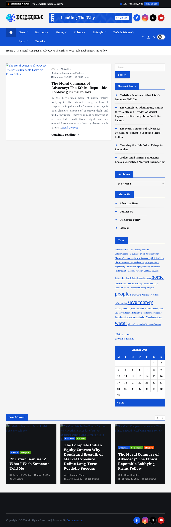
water (121, 323)
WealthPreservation (136, 324)
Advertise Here (129, 203)
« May (120, 402)
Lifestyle (98, 32)
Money (60, 32)
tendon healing (138, 317)
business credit (138, 254)
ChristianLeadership (141, 258)
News (22, 32)
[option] (31, 454)
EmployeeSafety (152, 262)
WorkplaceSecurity (153, 324)
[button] (157, 418)
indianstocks (120, 283)
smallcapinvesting (123, 308)
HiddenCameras (144, 278)
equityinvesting (143, 267)
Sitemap (124, 228)
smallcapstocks (137, 308)
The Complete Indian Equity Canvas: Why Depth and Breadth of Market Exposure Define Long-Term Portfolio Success (83, 456)
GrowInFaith (131, 278)
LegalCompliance (122, 287)
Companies (68, 72)
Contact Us (126, 211)
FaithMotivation (136, 271)
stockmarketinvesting (152, 313)
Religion (25, 452)
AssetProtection (122, 249)
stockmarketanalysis (133, 313)
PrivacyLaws (135, 295)
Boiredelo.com (75, 520)
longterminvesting (138, 287)
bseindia (145, 249)
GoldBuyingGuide (151, 271)
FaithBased (155, 267)
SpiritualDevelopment (154, 308)
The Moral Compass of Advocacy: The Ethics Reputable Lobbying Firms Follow (61, 50)
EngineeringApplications (125, 267)
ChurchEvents (138, 262)
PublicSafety (147, 295)
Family (14, 452)
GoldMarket (120, 278)
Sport (22, 41)
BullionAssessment (123, 254)
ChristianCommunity (124, 258)
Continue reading (64, 134)
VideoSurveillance (154, 317)
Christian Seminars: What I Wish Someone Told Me (29, 463)
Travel (39, 41)
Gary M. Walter (63, 68)
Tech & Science (122, 32)
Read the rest (70, 127)
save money (140, 302)
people (122, 293)
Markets (79, 72)
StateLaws (119, 313)
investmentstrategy (134, 283)
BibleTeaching (135, 249)
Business (40, 32)
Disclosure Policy (130, 219)
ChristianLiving (157, 258)
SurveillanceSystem (123, 317)
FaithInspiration (122, 271)
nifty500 (150, 287)
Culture (78, 32)
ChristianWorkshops (123, 262)
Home (9, 50)
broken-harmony (124, 338)
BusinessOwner (152, 254)
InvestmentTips (151, 283)
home (157, 277)
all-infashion (122, 334)
